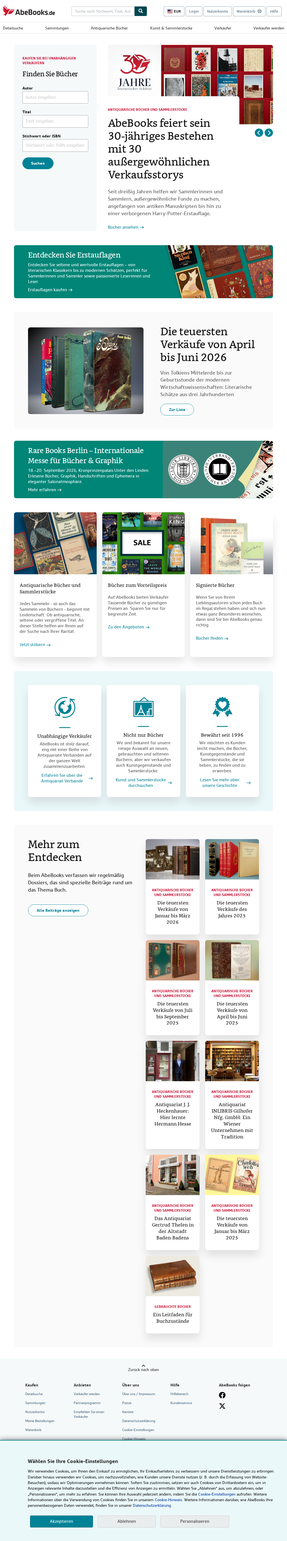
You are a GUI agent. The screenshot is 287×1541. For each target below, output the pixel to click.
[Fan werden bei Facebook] (222, 1395)
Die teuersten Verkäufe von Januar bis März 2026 (172, 912)
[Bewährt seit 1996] (222, 706)
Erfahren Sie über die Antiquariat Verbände (62, 778)
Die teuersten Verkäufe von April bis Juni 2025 (232, 1013)
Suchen (38, 163)
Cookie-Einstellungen (216, 1494)
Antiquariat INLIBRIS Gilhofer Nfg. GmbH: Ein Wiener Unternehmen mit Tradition (232, 1121)
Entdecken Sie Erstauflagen (74, 255)
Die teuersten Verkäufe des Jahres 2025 (232, 909)
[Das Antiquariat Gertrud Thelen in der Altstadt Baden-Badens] (173, 1175)
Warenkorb (33, 1430)
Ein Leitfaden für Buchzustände (173, 1318)
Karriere (127, 1412)
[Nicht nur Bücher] (143, 706)
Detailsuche (13, 28)
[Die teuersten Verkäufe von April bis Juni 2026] (86, 370)
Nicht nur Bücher (143, 735)
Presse (126, 1403)
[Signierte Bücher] (231, 543)
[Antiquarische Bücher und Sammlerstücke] (55, 543)
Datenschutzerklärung (138, 1421)
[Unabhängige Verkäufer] (65, 707)
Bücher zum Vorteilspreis (137, 585)
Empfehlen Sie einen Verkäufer (89, 1414)
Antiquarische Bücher (109, 28)
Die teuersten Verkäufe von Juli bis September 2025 (173, 1013)
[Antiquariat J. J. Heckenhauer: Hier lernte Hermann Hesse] (173, 1061)
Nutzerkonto (217, 11)
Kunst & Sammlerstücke (171, 28)
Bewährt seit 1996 (222, 735)
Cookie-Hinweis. (169, 1499)
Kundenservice (181, 1403)
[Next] (269, 132)
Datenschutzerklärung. (152, 1505)
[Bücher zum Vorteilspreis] (143, 543)
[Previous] (259, 132)
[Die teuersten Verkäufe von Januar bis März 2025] (232, 1175)
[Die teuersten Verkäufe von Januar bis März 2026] (173, 859)
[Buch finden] (141, 11)
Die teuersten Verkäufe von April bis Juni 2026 (207, 345)
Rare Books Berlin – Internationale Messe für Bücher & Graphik (86, 456)
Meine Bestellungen (39, 1421)
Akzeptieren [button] (61, 1521)
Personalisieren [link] (194, 1521)
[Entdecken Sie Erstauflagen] (218, 271)
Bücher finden (209, 638)
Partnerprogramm (87, 1403)
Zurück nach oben (143, 1369)
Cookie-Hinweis (133, 1439)
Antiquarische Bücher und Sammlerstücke (147, 109)
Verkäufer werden (268, 28)
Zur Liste (177, 409)
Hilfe (274, 11)
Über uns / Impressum (138, 1394)
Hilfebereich (179, 1394)
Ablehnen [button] (126, 1521)
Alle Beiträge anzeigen (58, 910)
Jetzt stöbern (32, 644)
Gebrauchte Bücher (172, 1307)
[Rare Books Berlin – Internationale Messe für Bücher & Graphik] (218, 469)
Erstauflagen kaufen (47, 290)
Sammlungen (57, 28)
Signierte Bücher (215, 585)
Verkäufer (222, 28)
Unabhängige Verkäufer (64, 736)
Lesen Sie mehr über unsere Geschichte (219, 782)
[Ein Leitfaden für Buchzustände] (173, 1276)
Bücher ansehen (123, 227)
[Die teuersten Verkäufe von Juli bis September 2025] (173, 960)
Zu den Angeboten (126, 627)
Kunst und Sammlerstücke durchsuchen (141, 782)
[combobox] (102, 11)
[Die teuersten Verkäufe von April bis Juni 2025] (232, 960)
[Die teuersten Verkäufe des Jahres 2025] (232, 859)
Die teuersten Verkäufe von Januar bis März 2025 (232, 1228)
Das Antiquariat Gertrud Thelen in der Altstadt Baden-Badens (173, 1228)
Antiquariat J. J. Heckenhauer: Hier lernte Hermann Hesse (172, 1114)
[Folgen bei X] (222, 1406)
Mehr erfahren (42, 490)
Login (194, 11)
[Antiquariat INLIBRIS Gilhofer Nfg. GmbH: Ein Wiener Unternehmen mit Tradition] (232, 1061)
